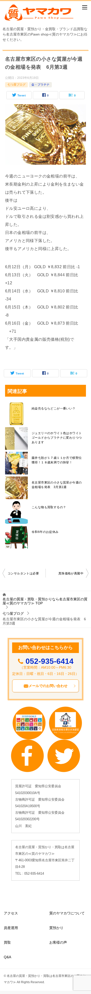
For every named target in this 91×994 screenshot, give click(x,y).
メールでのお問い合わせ (48, 686)
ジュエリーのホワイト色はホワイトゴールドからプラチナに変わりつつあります (57, 437)
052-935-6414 (50, 661)
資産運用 (11, 928)
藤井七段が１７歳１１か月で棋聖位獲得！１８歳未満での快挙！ (57, 460)
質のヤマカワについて (67, 913)
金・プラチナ (40, 84)
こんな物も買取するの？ (49, 507)
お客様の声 (58, 942)
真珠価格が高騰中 (70, 573)
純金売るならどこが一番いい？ (54, 408)
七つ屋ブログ (16, 84)
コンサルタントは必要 (23, 573)
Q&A (7, 957)
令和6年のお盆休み (45, 532)
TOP (45, 601)
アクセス (11, 913)
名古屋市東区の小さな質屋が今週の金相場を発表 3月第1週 (57, 485)
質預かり (56, 928)
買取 (7, 942)
